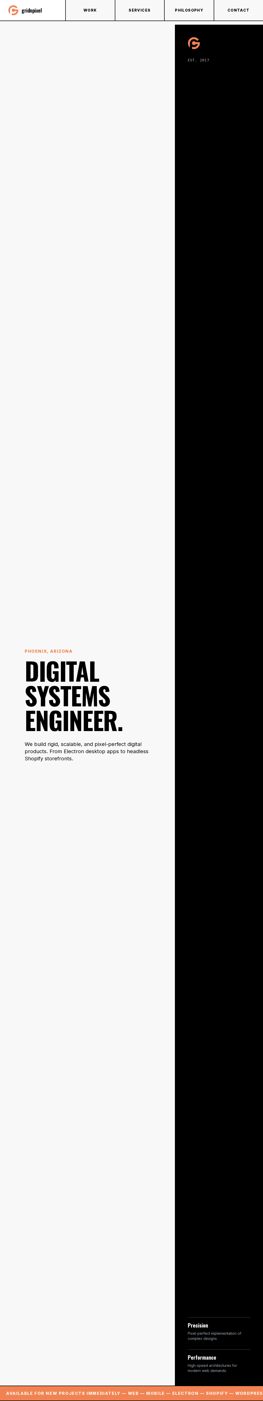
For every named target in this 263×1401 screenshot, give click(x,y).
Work (90, 10)
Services (140, 10)
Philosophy (189, 10)
